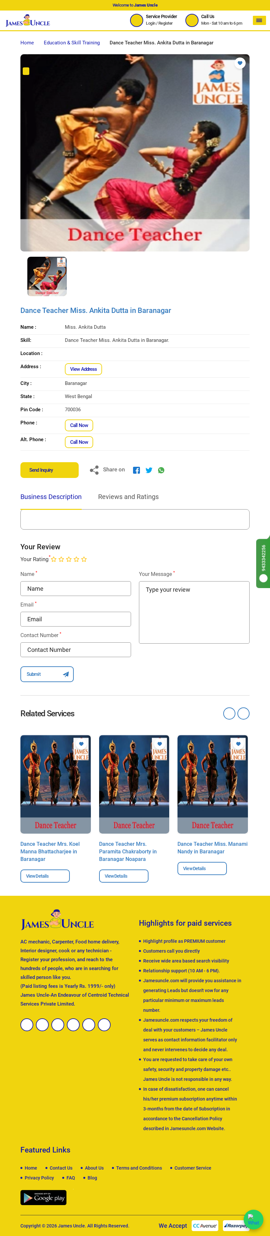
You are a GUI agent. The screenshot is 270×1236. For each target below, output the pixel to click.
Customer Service (193, 1168)
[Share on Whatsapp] (161, 470)
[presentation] (22, 276)
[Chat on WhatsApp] (253, 1219)
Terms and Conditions (139, 1168)
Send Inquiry (41, 470)
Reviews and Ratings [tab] (128, 497)
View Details (37, 876)
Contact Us (61, 1168)
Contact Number (40, 634)
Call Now (79, 425)
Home (27, 43)
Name (28, 573)
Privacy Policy (39, 1177)
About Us (94, 1168)
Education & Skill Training (72, 43)
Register (165, 23)
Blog (92, 1177)
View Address (83, 369)
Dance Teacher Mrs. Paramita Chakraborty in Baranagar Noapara (128, 851)
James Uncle (71, 1225)
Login (150, 23)
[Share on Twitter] (149, 470)
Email (28, 604)
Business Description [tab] (51, 497)
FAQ (71, 1177)
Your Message (157, 573)
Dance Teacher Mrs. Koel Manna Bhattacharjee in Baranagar (50, 851)
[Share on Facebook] (136, 470)
